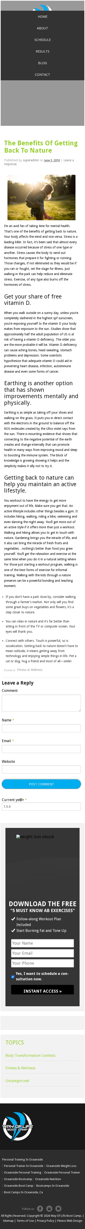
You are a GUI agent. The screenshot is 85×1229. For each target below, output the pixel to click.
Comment (10, 690)
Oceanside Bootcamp (18, 1179)
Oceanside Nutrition (48, 1179)
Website (8, 761)
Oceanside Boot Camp (18, 1185)
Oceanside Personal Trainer (62, 1172)
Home (42, 16)
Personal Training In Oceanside (22, 1159)
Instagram (58, 1207)
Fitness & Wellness (29, 670)
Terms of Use (25, 1220)
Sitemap (8, 1220)
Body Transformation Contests (30, 1055)
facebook (40, 1207)
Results (42, 51)
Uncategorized (17, 1081)
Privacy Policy (45, 1220)
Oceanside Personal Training (22, 1172)
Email (8, 741)
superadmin (31, 160)
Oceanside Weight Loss (61, 1165)
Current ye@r (14, 800)
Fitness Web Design (69, 1220)
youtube (49, 1207)
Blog (42, 63)
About (42, 28)
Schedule (42, 40)
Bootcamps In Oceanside (52, 1185)
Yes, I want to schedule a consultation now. (42, 976)
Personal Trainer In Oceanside (23, 1165)
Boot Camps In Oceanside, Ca (23, 1192)
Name (8, 720)
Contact (42, 74)
